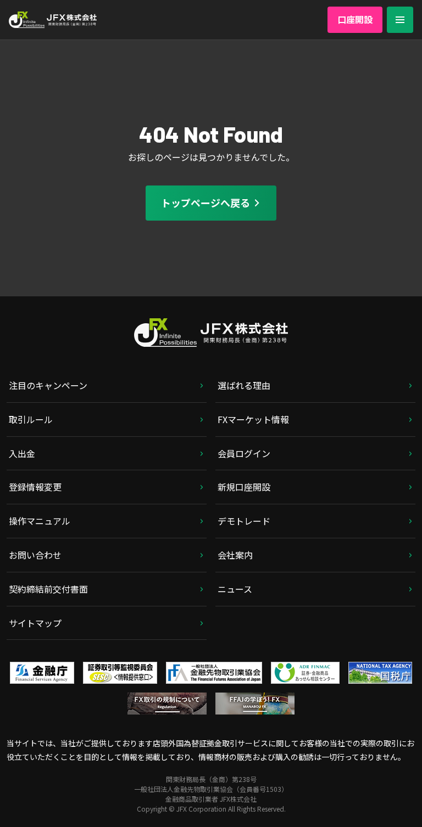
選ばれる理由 (244, 385)
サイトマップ (35, 622)
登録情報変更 (35, 486)
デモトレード (244, 520)
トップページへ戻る (205, 202)
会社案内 (235, 554)
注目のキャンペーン (48, 385)
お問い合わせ (35, 554)
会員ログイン (244, 453)
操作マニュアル (39, 520)
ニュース (235, 588)
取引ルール (31, 419)
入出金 (22, 453)
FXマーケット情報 (253, 419)
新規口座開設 (244, 486)
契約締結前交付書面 (48, 588)
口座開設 (355, 19)
